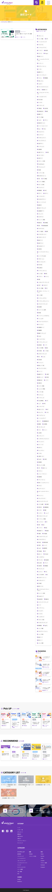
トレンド (45, 545)
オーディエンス (41, 146)
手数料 (39, 533)
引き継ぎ (40, 583)
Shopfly (19, 879)
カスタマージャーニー (42, 577)
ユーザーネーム (41, 607)
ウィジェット (40, 362)
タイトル (47, 276)
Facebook (43, 865)
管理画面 (46, 565)
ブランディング (41, 568)
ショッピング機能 (41, 388)
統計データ (40, 240)
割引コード (40, 640)
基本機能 (46, 222)
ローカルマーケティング (42, 536)
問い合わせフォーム (42, 175)
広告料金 (40, 249)
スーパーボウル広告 (42, 256)
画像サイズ (40, 114)
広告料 (45, 459)
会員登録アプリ (41, 210)
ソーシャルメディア (42, 418)
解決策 (46, 50)
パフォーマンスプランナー (43, 321)
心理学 (47, 374)
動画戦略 (40, 625)
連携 (47, 231)
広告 (30, 852)
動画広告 (47, 599)
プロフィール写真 (41, 161)
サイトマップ (40, 324)
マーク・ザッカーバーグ (42, 125)
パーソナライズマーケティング (43, 252)
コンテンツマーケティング (43, 602)
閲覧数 (39, 424)
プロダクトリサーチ (42, 237)
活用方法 (40, 383)
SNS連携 (45, 533)
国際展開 (40, 190)
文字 (47, 38)
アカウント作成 (41, 619)
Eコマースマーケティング (43, 501)
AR (46, 521)
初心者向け (40, 267)
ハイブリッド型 (41, 172)
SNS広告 (30, 854)
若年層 (39, 312)
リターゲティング (41, 427)
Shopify (39, 459)
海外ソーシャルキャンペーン (43, 482)
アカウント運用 (44, 862)
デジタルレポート (41, 580)
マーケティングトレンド (42, 342)
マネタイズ (45, 285)
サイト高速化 (40, 231)
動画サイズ (45, 89)
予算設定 (40, 108)
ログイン (46, 193)
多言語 (47, 377)
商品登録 (47, 559)
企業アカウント (41, 152)
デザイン (46, 120)
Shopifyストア (41, 596)
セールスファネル (41, 339)
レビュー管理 (40, 643)
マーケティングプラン (42, 298)
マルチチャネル (41, 228)
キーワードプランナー (42, 75)
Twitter (42, 854)
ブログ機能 (45, 178)
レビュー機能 (40, 628)
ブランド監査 (40, 117)
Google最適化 (41, 400)
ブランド (46, 562)
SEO (18, 873)
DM (46, 288)
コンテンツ (40, 571)
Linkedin (42, 860)
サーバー (45, 430)
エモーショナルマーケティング (43, 492)
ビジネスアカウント (42, 539)
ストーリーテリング (42, 202)
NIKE (44, 403)
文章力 (39, 545)
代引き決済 (40, 99)
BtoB (45, 190)
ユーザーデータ (41, 406)
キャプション (40, 394)
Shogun (46, 53)
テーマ (39, 605)
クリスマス (40, 613)
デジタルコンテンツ (42, 137)
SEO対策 (40, 350)
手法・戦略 (19, 871)
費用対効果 (46, 542)
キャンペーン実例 (41, 593)
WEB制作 (19, 877)
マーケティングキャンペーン (43, 301)
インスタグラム (41, 557)
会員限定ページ (41, 327)
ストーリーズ (40, 444)
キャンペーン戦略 (41, 219)
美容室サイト (40, 530)
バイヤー (47, 380)
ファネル (40, 453)
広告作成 (46, 108)
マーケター (40, 102)
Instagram (43, 867)
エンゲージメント (41, 488)
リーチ (45, 345)
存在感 (39, 169)
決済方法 (40, 507)
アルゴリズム (40, 44)
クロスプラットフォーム (42, 631)
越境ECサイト (40, 374)
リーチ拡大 (46, 350)
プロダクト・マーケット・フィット (43, 291)
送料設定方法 (40, 111)
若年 (39, 225)
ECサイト (40, 193)
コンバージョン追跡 (42, 309)
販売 (46, 273)
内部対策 (40, 565)
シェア (39, 403)
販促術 (47, 530)
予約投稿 (40, 551)
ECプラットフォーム (42, 66)
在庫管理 (40, 149)
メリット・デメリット (42, 473)
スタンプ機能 (40, 288)
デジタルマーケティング (42, 516)
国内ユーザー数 (41, 365)
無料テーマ (40, 637)
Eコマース (40, 53)
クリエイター (40, 610)
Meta (39, 89)
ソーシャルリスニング (42, 41)
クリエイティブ (41, 187)
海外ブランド (40, 243)
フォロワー (40, 83)
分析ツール (45, 468)
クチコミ (40, 485)
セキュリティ (40, 412)
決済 (39, 524)
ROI (39, 356)
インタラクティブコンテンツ (43, 438)
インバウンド (40, 521)
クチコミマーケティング (42, 304)
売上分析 (40, 562)
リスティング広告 (32, 856)
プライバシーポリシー (21, 840)
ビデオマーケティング (42, 353)
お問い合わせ (20, 836)
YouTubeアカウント (42, 199)
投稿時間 (40, 476)
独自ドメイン (40, 56)
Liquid (39, 548)
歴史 (47, 347)
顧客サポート (40, 72)
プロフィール (40, 35)
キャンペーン (40, 495)
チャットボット (41, 450)
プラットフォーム (41, 479)
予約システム (40, 80)
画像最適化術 (46, 421)
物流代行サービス (41, 123)
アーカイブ (40, 50)
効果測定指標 (45, 225)
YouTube (42, 856)
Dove (39, 128)
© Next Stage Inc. (26, 890)
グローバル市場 (41, 184)
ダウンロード (20, 832)
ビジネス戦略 (40, 347)
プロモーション (41, 258)
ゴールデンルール (41, 415)
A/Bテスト (40, 447)
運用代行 (40, 205)
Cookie (39, 336)
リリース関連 (20, 869)
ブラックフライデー (42, 498)
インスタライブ (41, 616)
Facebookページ (41, 246)
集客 (47, 111)
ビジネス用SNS (41, 574)
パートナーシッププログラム (43, 315)
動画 (45, 510)
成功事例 (40, 306)
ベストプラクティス (42, 140)
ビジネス (40, 510)
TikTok (44, 128)
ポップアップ (40, 134)
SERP (39, 285)
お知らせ (19, 838)
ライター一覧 (20, 829)
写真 (48, 152)
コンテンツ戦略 (41, 386)
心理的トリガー (41, 456)
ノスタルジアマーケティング (43, 282)
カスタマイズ (40, 216)
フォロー (40, 120)
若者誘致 (40, 462)
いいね (44, 356)
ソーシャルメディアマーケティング (43, 60)
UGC (46, 571)
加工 (43, 524)
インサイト (40, 513)
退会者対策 (40, 599)
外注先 (39, 542)
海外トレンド (40, 377)
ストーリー (40, 371)
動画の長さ (40, 380)
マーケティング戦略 (42, 518)
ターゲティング (41, 105)
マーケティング (41, 397)
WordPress (19, 881)
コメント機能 (40, 38)
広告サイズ (40, 158)
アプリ (39, 430)
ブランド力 (40, 559)
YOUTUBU (40, 264)
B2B (39, 178)
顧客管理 (45, 548)
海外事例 (19, 854)
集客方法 (40, 222)
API (47, 409)
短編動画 (40, 330)
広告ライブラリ (41, 409)
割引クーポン (40, 586)
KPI (45, 551)
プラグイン (40, 276)
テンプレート (40, 63)
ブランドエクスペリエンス (43, 86)
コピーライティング (21, 860)
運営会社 (19, 834)
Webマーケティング (42, 208)
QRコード (40, 554)
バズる (47, 412)
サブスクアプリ (41, 131)
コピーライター (41, 155)
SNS (42, 852)
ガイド (39, 421)
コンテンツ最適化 (41, 181)
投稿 (39, 279)
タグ (47, 400)
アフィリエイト (41, 441)
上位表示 (40, 432)
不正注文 (46, 554)
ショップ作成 (40, 634)
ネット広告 (40, 273)
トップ (18, 827)
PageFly (45, 625)
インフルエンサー (41, 196)
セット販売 (40, 295)
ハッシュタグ (40, 318)
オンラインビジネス (21, 867)
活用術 (47, 504)
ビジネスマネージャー (42, 234)
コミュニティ (40, 213)
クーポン (40, 69)
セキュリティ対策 (41, 465)
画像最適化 (46, 507)
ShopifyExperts (41, 164)
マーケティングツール (42, 270)
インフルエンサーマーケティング (43, 93)
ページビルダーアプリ (42, 96)
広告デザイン (40, 143)
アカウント (40, 471)
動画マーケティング (42, 333)
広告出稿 (40, 359)
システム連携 (40, 504)
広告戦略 (45, 424)
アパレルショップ (41, 167)
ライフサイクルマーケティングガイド (43, 590)
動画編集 (46, 78)
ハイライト (40, 527)
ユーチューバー (41, 435)
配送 (46, 527)
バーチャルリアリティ (42, 47)
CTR (39, 468)
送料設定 (40, 345)
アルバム (40, 78)
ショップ (47, 513)
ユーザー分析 (40, 391)
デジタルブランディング (42, 622)
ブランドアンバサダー (42, 368)
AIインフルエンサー (42, 261)
